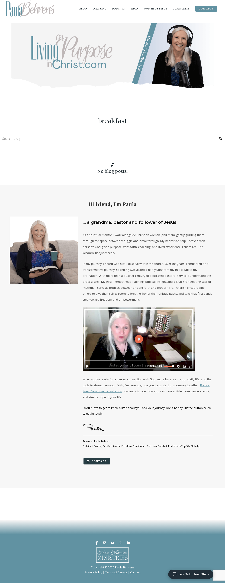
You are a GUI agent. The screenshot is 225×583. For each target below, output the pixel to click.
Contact (99, 461)
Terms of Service (116, 572)
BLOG (83, 8)
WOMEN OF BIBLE (155, 8)
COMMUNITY (181, 8)
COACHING (99, 8)
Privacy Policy (93, 572)
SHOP (134, 8)
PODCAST (118, 8)
